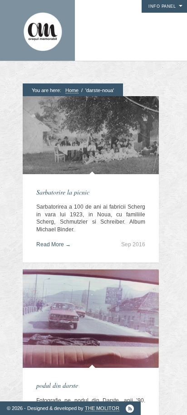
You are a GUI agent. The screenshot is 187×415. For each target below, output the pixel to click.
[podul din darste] (91, 319)
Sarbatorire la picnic (62, 192)
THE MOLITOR (102, 408)
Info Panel (162, 6)
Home (72, 90)
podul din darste (57, 385)
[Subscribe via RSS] (130, 409)
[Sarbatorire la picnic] (91, 136)
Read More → (53, 244)
